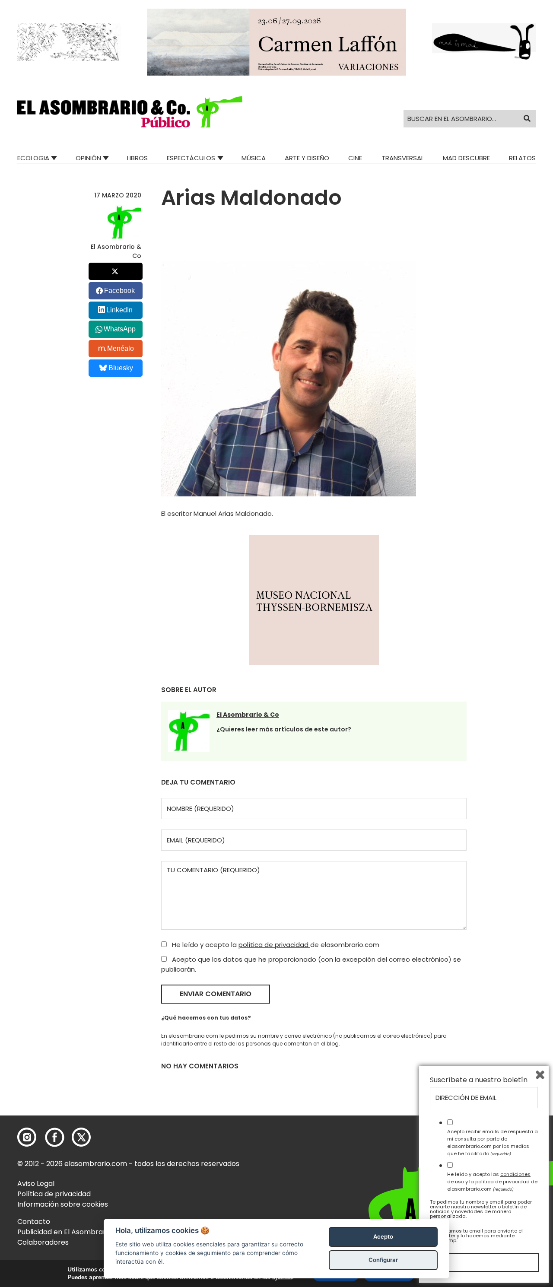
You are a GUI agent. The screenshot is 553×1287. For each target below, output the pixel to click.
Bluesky (120, 368)
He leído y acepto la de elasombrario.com (274, 944)
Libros (137, 157)
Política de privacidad (54, 1194)
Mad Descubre (466, 157)
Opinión (88, 157)
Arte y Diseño (307, 157)
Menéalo (120, 348)
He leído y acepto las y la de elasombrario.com (492, 1181)
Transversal (402, 157)
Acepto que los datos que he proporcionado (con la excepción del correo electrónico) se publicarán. (311, 964)
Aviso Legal (35, 1183)
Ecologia (33, 157)
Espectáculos (191, 157)
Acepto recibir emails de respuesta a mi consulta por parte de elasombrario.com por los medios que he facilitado (492, 1142)
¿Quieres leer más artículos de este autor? (283, 729)
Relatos (522, 157)
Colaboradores (43, 1242)
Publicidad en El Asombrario (64, 1232)
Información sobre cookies (62, 1204)
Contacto (33, 1222)
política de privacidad (274, 944)
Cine (355, 157)
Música (254, 157)
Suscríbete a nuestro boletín (479, 1080)
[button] (129, 111)
